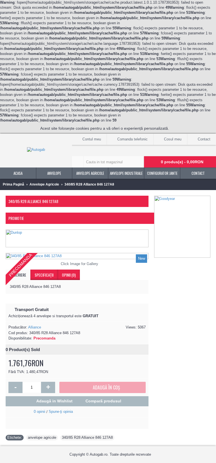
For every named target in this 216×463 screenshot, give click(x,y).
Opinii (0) (69, 275)
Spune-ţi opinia (61, 411)
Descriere (18, 275)
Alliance (34, 327)
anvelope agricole (42, 437)
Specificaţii (44, 275)
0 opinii (39, 411)
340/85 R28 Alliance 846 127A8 (87, 437)
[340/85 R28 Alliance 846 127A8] (77, 256)
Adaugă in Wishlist (54, 401)
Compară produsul (103, 401)
